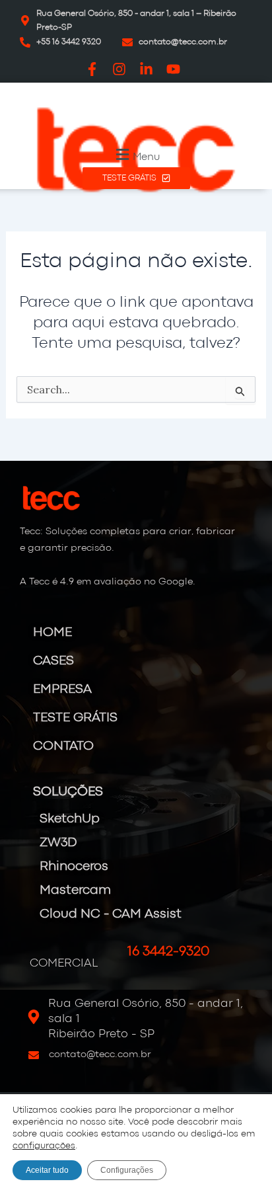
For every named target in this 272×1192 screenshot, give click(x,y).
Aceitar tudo (47, 1170)
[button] (136, 154)
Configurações (126, 1170)
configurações (44, 1146)
